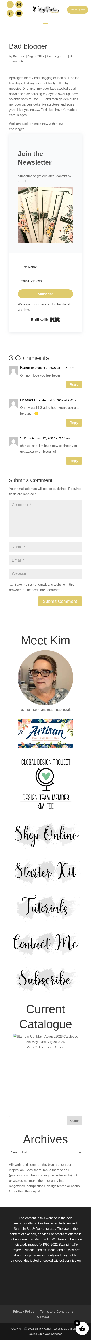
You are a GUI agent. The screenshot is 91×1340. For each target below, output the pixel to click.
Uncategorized (57, 56)
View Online (35, 1047)
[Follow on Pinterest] (10, 13)
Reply (74, 384)
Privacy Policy (23, 1311)
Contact (43, 1317)
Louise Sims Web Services (45, 1334)
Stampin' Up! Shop (78, 10)
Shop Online (55, 1047)
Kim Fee (19, 56)
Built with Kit (45, 320)
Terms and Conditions (56, 1311)
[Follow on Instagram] (19, 4)
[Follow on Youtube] (19, 13)
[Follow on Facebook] (10, 4)
